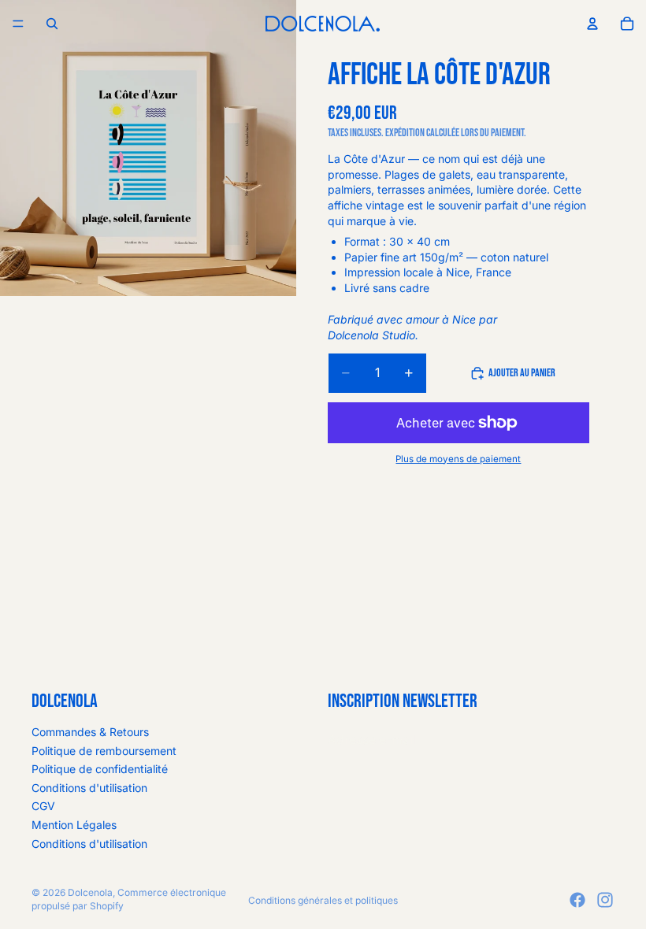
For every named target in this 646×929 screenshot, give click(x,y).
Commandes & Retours (90, 731)
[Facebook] (577, 899)
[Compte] (592, 23)
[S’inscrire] (597, 739)
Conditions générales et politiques (323, 900)
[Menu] (18, 24)
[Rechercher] (52, 23)
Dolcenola (90, 892)
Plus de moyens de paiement (458, 458)
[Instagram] (605, 899)
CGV (43, 805)
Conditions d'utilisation (89, 787)
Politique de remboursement (104, 750)
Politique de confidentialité (100, 768)
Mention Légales (74, 824)
